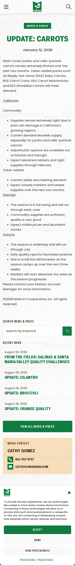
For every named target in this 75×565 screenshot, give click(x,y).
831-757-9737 (24, 459)
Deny (37, 540)
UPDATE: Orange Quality (28, 409)
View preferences (37, 551)
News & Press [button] (37, 26)
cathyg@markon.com (31, 467)
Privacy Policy (28, 559)
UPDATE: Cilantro (21, 378)
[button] (69, 492)
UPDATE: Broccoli (21, 393)
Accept (37, 530)
